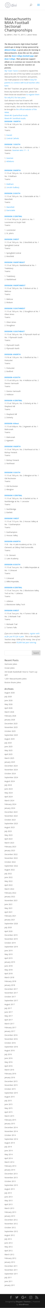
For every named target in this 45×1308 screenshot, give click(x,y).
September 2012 (11, 1231)
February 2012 (10, 1258)
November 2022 (11, 858)
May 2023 (8, 835)
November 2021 (11, 900)
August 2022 (9, 870)
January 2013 (9, 1216)
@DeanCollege (10, 50)
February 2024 (10, 804)
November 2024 (11, 769)
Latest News (32, 34)
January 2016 (9, 1077)
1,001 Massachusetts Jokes (15, 678)
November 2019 (11, 939)
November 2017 (11, 993)
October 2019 (10, 943)
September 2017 (11, 1000)
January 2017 (9, 1031)
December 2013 (11, 1173)
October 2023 (10, 820)
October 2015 (10, 1089)
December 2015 (11, 1081)
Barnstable (10, 210)
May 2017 (8, 1016)
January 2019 (9, 962)
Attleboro (10, 161)
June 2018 (8, 966)
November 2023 (11, 816)
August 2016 (9, 1050)
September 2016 (11, 1047)
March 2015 (9, 1116)
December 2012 (11, 1220)
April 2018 (8, 973)
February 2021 (10, 916)
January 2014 (9, 1170)
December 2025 (11, 723)
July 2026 (8, 696)
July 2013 (8, 1193)
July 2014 (8, 1146)
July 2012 (8, 1239)
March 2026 (9, 712)
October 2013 (10, 1181)
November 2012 (11, 1223)
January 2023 (9, 850)
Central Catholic (12, 138)
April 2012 (8, 1250)
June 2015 (8, 1104)
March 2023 (9, 843)
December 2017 (11, 989)
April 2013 (8, 1204)
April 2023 (8, 839)
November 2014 (11, 1131)
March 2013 (9, 1208)
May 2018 (8, 970)
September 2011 (11, 1274)
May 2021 (8, 908)
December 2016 (11, 1035)
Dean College (9, 59)
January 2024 (9, 808)
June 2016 (8, 1058)
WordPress (24, 1304)
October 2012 (10, 1227)
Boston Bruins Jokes (12, 682)
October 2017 (10, 996)
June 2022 (8, 877)
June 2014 (8, 1150)
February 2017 (10, 1027)
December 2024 (11, 766)
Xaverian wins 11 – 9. (20, 150)
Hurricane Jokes (10, 664)
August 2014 (9, 1143)
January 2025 (9, 762)
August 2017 (9, 1004)
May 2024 (8, 793)
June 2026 (8, 700)
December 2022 (11, 854)
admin (9, 34)
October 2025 (10, 731)
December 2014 (11, 1127)
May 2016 (8, 1062)
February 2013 (10, 1212)
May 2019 (8, 954)
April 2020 (8, 931)
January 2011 (9, 1285)
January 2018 (9, 985)
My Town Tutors (11, 71)
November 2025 (11, 727)
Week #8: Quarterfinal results (16, 115)
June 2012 (8, 1243)
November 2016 (11, 1039)
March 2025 (9, 758)
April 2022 (8, 885)
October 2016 (10, 1043)
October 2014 (10, 1135)
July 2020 (8, 927)
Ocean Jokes (9, 668)
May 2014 (8, 1154)
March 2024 (9, 800)
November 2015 (11, 1085)
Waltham (10, 184)
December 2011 (11, 1266)
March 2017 (9, 1023)
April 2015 (8, 1112)
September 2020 (11, 923)
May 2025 (8, 750)
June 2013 (8, 1197)
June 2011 (8, 1281)
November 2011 (11, 1270)
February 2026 (10, 716)
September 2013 (11, 1185)
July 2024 (8, 785)
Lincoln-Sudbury (12, 187)
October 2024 (10, 773)
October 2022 (10, 862)
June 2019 (8, 950)
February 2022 (10, 893)
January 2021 (9, 919)
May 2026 (8, 704)
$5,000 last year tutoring (26, 642)
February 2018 (10, 981)
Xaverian (9, 158)
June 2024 (8, 789)
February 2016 (10, 1073)
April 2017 (8, 1020)
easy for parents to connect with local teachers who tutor (22, 82)
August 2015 (9, 1096)
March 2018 (9, 977)
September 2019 (11, 946)
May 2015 (8, 1108)
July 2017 (8, 1008)
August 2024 (9, 781)
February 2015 (10, 1120)
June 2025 (8, 746)
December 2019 (11, 935)
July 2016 (8, 1054)
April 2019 (8, 958)
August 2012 (9, 1235)
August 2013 (9, 1189)
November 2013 (11, 1177)
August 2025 (9, 739)
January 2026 (9, 719)
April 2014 (8, 1158)
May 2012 (8, 1247)
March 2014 (9, 1162)
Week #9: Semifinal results (15, 118)
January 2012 (9, 1262)
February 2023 (10, 846)
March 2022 (9, 889)
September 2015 (11, 1093)
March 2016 (9, 1070)
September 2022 (11, 866)
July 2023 (8, 831)
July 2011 (8, 1277)
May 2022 (8, 881)
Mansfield (10, 207)
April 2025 (8, 754)
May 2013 (8, 1200)
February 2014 (10, 1166)
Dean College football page (23, 56)
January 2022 (9, 896)
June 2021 (8, 904)
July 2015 (8, 1100)
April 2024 (8, 796)
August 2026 (9, 692)
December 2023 (11, 812)
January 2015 (9, 1123)
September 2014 (11, 1139)
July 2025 (8, 743)
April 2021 (8, 912)
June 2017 (8, 1012)
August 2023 (9, 827)
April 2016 (8, 1066)
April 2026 (8, 708)
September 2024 (11, 777)
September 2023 (11, 823)
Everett (9, 135)
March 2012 (9, 1254)
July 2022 (8, 873)
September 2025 (11, 735)
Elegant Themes (23, 1301)
